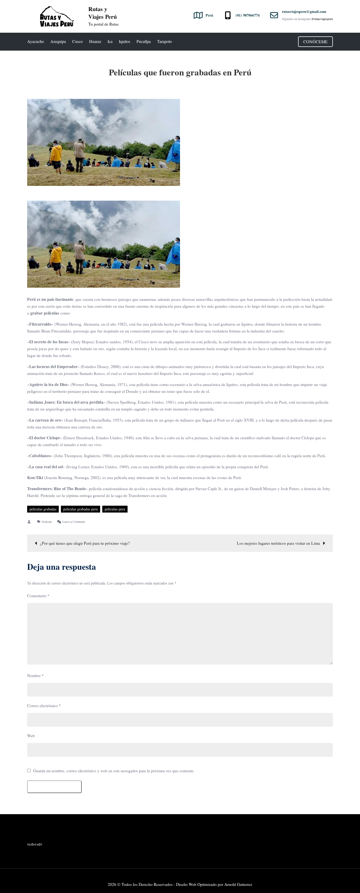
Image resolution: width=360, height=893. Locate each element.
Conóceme (315, 41)
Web (31, 735)
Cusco (77, 41)
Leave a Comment (73, 521)
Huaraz (95, 41)
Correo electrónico (44, 705)
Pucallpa (144, 41)
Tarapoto (164, 41)
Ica (110, 41)
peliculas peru (115, 508)
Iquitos (124, 41)
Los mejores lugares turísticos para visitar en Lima (278, 543)
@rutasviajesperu (322, 19)
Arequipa (58, 41)
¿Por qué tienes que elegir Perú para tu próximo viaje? (85, 543)
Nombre (35, 675)
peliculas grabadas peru (80, 508)
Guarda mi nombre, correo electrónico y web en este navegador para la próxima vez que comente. (113, 771)
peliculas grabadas (43, 508)
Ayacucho (35, 41)
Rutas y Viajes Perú (102, 12)
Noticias (47, 521)
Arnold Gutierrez (238, 884)
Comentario (38, 595)
